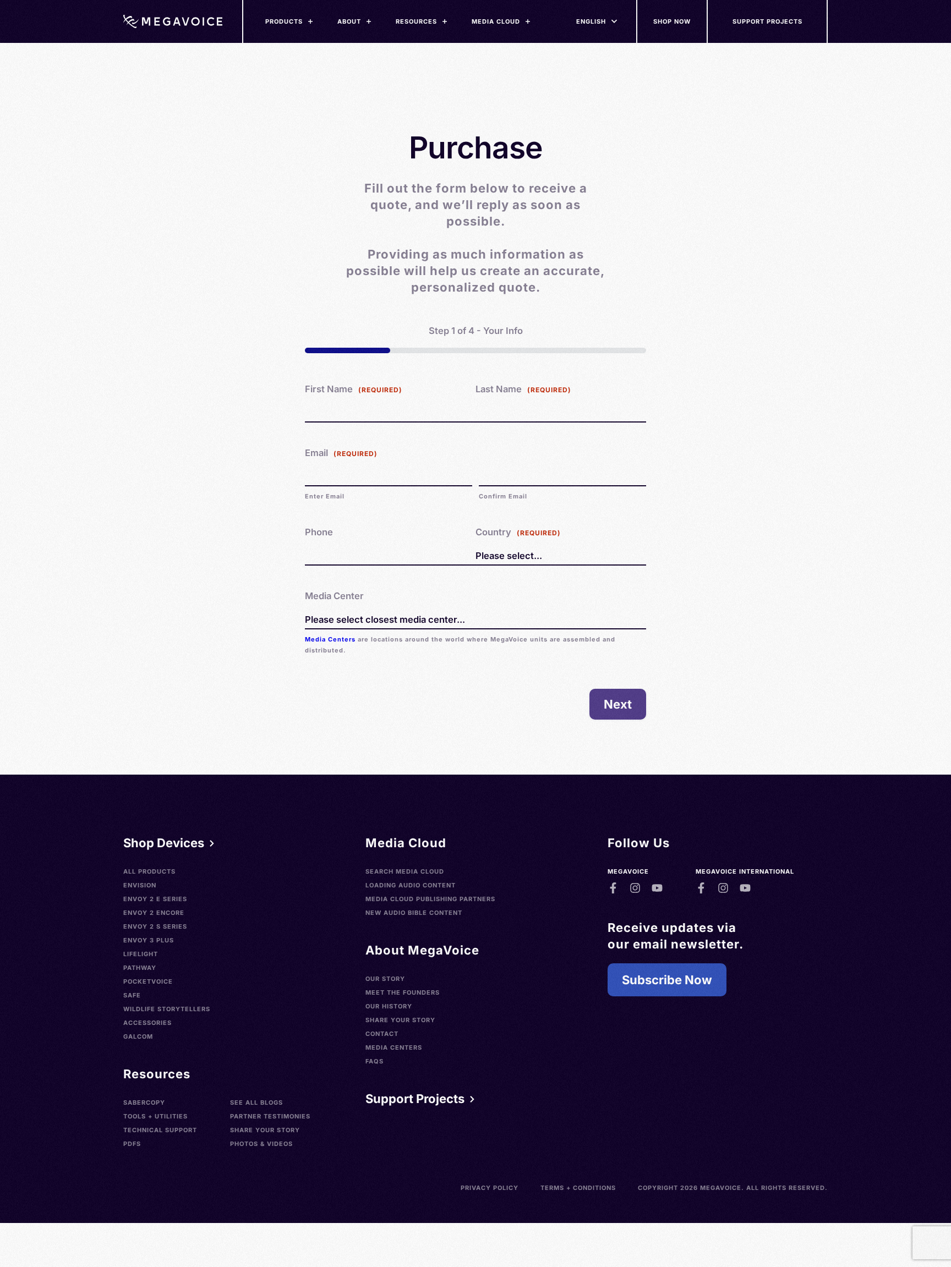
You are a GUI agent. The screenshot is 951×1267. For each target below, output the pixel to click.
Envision (139, 885)
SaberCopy (144, 1102)
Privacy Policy (489, 1188)
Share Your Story (265, 1130)
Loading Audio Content (410, 885)
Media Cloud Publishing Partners (430, 899)
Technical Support (160, 1130)
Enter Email (325, 496)
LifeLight (140, 954)
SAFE (132, 995)
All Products (149, 871)
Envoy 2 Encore (153, 913)
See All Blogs (256, 1102)
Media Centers (330, 639)
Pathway (139, 968)
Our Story (385, 979)
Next (618, 704)
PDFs (132, 1144)
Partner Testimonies (270, 1116)
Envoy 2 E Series (155, 899)
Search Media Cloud (404, 871)
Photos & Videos (261, 1144)
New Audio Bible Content (413, 913)
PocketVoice (148, 981)
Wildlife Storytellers (166, 1009)
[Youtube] (657, 887)
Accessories (147, 1023)
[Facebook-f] (613, 887)
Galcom (138, 1036)
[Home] (172, 21)
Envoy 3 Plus (148, 940)
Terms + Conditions (578, 1188)
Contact (381, 1034)
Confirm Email (503, 496)
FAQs (374, 1061)
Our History (388, 1006)
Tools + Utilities (155, 1116)
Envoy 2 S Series (155, 926)
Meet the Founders (402, 992)
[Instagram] (635, 887)
